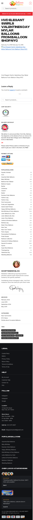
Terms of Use (5, 367)
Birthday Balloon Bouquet (8, 330)
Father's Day (5, 200)
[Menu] (4, 3)
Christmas (4, 188)
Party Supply (5, 232)
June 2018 (4, 302)
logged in (12, 90)
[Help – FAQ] (16, 128)
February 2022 (5, 299)
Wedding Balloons (6, 254)
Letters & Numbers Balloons (9, 220)
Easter (3, 193)
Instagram (5, 395)
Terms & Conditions (7, 364)
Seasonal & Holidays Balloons (9, 241)
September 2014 (6, 304)
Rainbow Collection (6, 238)
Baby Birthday (5, 179)
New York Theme (6, 229)
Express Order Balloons (8, 195)
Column (3, 190)
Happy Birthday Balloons (8, 209)
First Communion (6, 202)
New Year (4, 227)
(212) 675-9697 (11, 425)
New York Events (6, 315)
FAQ (3, 385)
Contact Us (5, 382)
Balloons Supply (5, 184)
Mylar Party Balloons (7, 225)
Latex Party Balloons (7, 218)
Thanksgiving (5, 250)
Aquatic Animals (6, 172)
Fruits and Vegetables (7, 204)
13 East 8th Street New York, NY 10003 (8, 408)
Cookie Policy (6, 353)
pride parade (19, 335)
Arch (2, 174)
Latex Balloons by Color (8, 213)
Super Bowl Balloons (7, 248)
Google (4, 401)
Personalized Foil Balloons (8, 234)
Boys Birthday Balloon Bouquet (10, 333)
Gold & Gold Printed (7, 206)
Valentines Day (5, 252)
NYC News (4, 318)
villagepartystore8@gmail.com (14, 429)
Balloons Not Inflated (7, 181)
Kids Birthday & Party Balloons (10, 211)
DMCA (4, 356)
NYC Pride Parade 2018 (8, 335)
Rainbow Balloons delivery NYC (10, 338)
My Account (5, 377)
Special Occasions (6, 243)
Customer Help (6, 380)
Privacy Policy (6, 359)
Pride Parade (5, 236)
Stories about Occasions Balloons (10, 320)
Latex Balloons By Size (7, 216)
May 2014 (4, 306)
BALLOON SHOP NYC (12, 511)
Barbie (3, 186)
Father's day (5, 197)
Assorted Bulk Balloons (7, 177)
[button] (30, 3)
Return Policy (5, 361)
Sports (3, 245)
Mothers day (5, 222)
